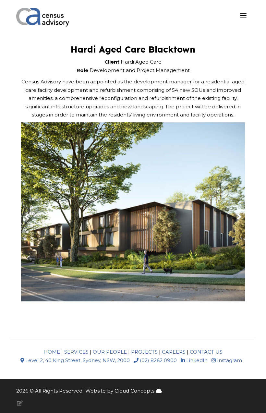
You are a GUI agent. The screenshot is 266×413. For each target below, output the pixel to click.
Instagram (229, 360)
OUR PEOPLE (110, 352)
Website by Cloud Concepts (120, 391)
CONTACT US (206, 352)
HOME (51, 352)
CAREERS (174, 352)
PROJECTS (144, 352)
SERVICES (76, 352)
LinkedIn (196, 360)
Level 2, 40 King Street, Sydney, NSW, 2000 (77, 360)
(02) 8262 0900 (158, 360)
